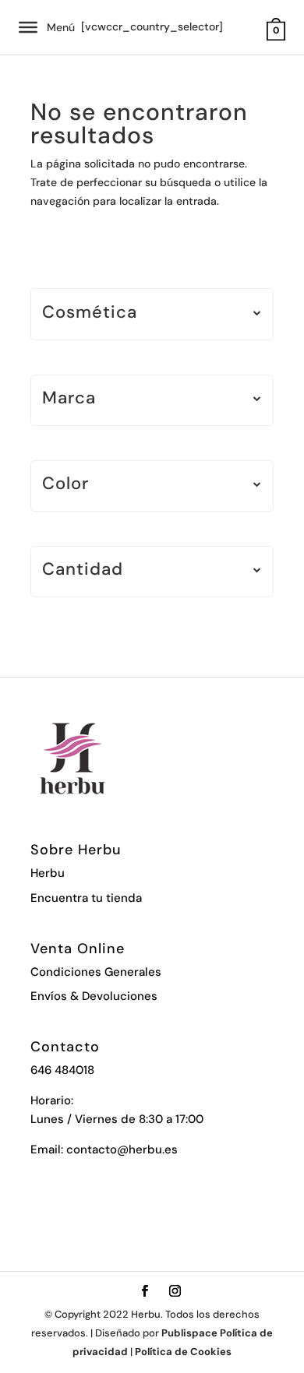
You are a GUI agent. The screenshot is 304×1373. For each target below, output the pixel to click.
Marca (69, 399)
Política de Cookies (183, 1351)
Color (65, 485)
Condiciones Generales (95, 972)
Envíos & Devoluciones (93, 996)
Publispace (189, 1333)
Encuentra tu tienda (86, 898)
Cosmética (89, 313)
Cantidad (82, 570)
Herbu (47, 873)
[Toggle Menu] (28, 27)
